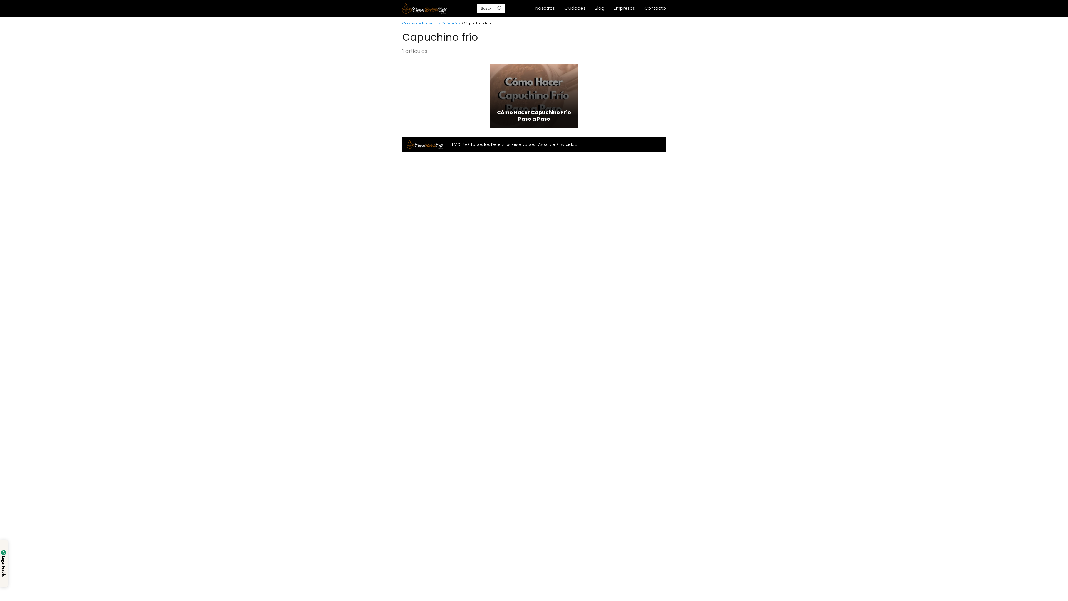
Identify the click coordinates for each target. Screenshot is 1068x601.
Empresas (624, 8)
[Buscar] (499, 8)
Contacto (655, 8)
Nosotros (545, 8)
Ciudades (574, 8)
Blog (599, 8)
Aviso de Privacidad (557, 144)
